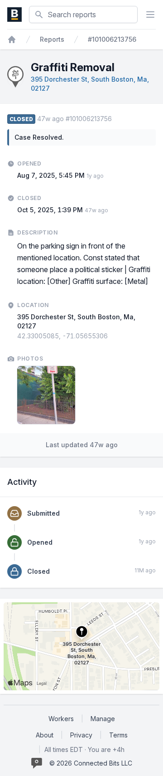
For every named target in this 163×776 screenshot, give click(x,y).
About (44, 735)
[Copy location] (112, 336)
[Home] (11, 39)
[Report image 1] (46, 395)
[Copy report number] (116, 119)
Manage (103, 718)
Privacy (81, 735)
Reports (52, 39)
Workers (61, 718)
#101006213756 (112, 39)
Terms (118, 735)
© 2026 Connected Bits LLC (90, 763)
